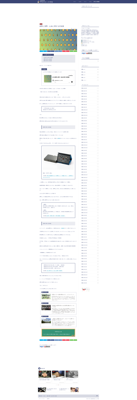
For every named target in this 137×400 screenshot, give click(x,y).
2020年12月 (90, 272)
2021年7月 (90, 253)
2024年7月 (90, 155)
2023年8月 (90, 185)
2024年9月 (90, 150)
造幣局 (59, 138)
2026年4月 (90, 99)
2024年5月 (90, 161)
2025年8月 (90, 120)
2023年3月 (90, 199)
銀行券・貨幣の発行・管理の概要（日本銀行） (56, 215)
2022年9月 (90, 215)
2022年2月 (90, 234)
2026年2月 (90, 104)
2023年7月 (90, 188)
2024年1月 (90, 172)
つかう (85, 1)
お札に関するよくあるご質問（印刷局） (55, 270)
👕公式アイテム (84, 44)
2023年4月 (90, 196)
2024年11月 (90, 145)
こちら (91, 37)
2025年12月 (90, 109)
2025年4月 (90, 131)
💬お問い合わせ (84, 45)
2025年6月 (90, 126)
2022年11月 (90, 209)
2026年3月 (90, 101)
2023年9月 (90, 182)
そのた (90, 1)
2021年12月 (90, 239)
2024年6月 (90, 158)
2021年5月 (90, 258)
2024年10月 (90, 147)
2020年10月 (90, 277)
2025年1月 (90, 139)
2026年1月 (90, 107)
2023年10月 (90, 180)
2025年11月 (90, 112)
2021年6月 (90, 255)
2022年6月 (90, 223)
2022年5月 (90, 226)
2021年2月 (90, 266)
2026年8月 (90, 88)
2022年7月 (90, 220)
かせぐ (74, 1)
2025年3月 (90, 134)
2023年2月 (90, 201)
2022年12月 (90, 207)
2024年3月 (90, 166)
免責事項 (48, 398)
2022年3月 (90, 231)
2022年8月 (90, 218)
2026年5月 (90, 96)
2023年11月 (90, 177)
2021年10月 (90, 245)
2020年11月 (90, 274)
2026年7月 (90, 90)
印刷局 (62, 228)
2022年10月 (90, 212)
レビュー (90, 80)
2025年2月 (90, 136)
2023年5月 (90, 193)
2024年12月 (90, 142)
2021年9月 (90, 247)
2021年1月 (90, 269)
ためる (80, 1)
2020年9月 (90, 280)
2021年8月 (90, 250)
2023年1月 (90, 204)
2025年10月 (90, 115)
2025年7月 (90, 123)
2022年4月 (90, 228)
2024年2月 (90, 169)
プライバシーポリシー (42, 398)
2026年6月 (90, 93)
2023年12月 (90, 174)
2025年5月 (90, 128)
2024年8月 (90, 153)
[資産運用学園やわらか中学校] (48, 2)
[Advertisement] (58, 12)
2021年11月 (90, 242)
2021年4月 (90, 261)
